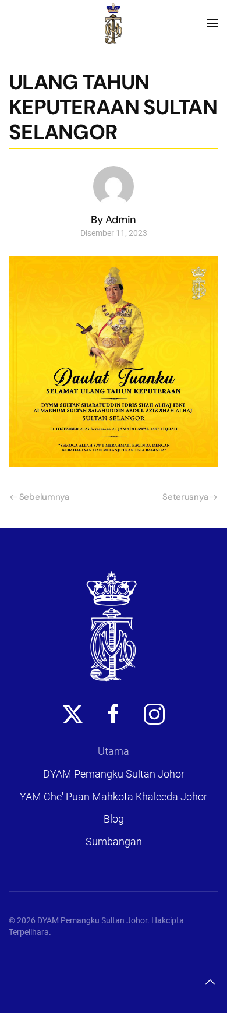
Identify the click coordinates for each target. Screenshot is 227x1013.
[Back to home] (113, 23)
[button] (212, 23)
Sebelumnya (44, 497)
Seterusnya (185, 497)
